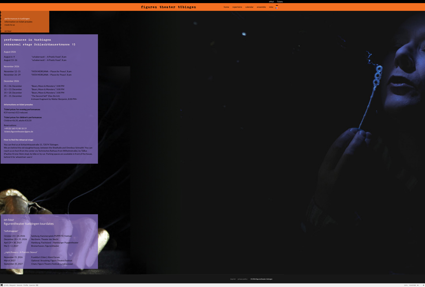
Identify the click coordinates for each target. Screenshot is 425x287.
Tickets (280, 1)
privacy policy (242, 279)
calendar (249, 7)
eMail (271, 1)
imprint (233, 279)
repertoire (237, 7)
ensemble (261, 7)
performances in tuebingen (17, 18)
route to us (10, 25)
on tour (8, 31)
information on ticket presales (18, 21)
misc (271, 7)
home (226, 7)
